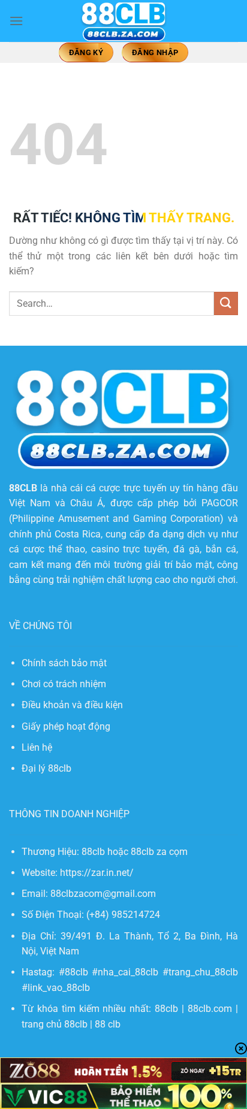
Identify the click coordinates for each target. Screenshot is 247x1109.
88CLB (23, 488)
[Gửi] (226, 303)
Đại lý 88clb (46, 768)
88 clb (108, 1024)
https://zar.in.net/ (97, 872)
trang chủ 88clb (55, 1024)
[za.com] (123, 21)
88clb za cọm (159, 851)
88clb (166, 1008)
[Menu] (16, 20)
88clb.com (210, 1008)
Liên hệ (37, 747)
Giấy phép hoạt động (66, 726)
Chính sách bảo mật (64, 663)
